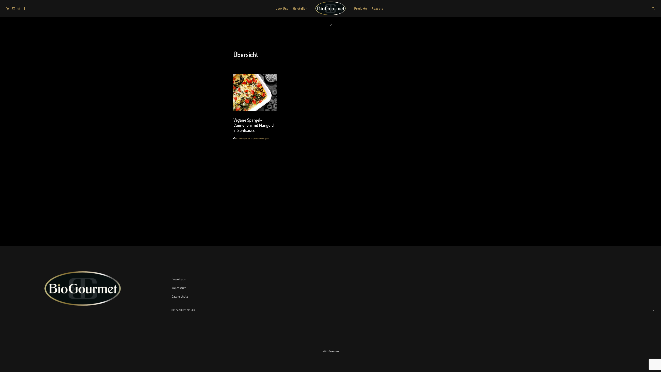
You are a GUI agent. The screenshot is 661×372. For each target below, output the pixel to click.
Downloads (178, 279)
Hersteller (300, 8)
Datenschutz (179, 296)
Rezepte (377, 8)
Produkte (360, 8)
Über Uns (282, 8)
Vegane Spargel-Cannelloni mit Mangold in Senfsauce (253, 125)
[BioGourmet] (330, 8)
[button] (8, 8)
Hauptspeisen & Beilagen (258, 138)
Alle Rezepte (241, 138)
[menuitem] (8, 8)
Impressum (178, 288)
